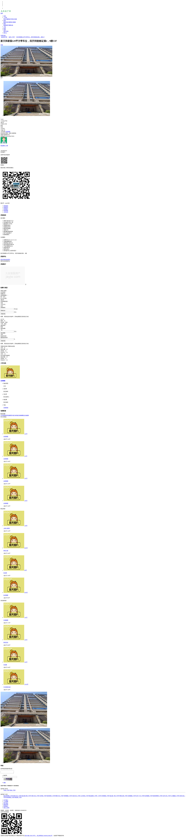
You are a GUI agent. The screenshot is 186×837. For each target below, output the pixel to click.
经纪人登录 (6, 807)
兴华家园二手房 (105, 795)
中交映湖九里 (6, 687)
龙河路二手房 (43, 795)
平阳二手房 (6, 790)
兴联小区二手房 (35, 795)
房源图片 (5, 209)
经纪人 (5, 32)
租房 (4, 28)
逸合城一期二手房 (114, 795)
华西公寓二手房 (123, 795)
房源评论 (5, 207)
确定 (4, 782)
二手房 (5, 17)
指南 (4, 29)
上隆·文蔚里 (6, 528)
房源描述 (5, 205)
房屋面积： (3, 307)
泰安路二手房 (18, 797)
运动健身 (26, 415)
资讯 (4, 31)
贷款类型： (3, 325)
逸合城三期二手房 (26, 795)
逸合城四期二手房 (8, 795)
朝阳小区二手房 (59, 795)
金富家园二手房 (10, 797)
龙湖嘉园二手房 (132, 795)
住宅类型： (3, 292)
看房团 (10, 22)
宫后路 (5, 664)
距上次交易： (4, 298)
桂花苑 (5, 573)
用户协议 (5, 803)
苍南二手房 (12, 790)
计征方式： (3, 304)
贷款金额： (3, 328)
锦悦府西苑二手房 (157, 795)
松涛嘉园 (5, 595)
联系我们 (5, 806)
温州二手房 (12, 37)
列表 (4, 19)
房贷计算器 (14, 19)
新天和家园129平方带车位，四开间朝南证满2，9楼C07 (30, 37)
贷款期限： (3, 333)
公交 (2, 415)
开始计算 (3, 313)
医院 (11, 415)
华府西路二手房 (68, 795)
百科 (7, 31)
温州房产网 (4, 37)
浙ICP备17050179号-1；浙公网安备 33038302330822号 (38, 835)
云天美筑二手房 (85, 795)
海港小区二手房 (17, 795)
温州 (2, 13)
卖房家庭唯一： (5, 295)
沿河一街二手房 (140, 795)
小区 (4, 26)
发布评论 (8, 259)
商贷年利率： (4, 336)
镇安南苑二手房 (51, 795)
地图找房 (8, 19)
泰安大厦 (5, 550)
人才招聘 (5, 801)
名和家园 (8, 131)
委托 (4, 23)
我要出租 (10, 25)
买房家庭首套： (5, 301)
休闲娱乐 (17, 415)
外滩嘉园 (5, 620)
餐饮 (23, 415)
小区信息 (5, 212)
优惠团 (14, 22)
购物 (20, 415)
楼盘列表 (5, 22)
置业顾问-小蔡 (4, 145)
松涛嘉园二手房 (148, 795)
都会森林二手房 (93, 795)
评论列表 (3, 259)
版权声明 (5, 804)
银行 (13, 415)
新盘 (4, 20)
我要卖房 (5, 25)
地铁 (4, 415)
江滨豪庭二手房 (175, 795)
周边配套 (5, 210)
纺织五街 (5, 642)
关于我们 (5, 800)
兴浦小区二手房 (76, 795)
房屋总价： (3, 310)
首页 (4, 16)
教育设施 (7, 415)
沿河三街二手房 (166, 795)
